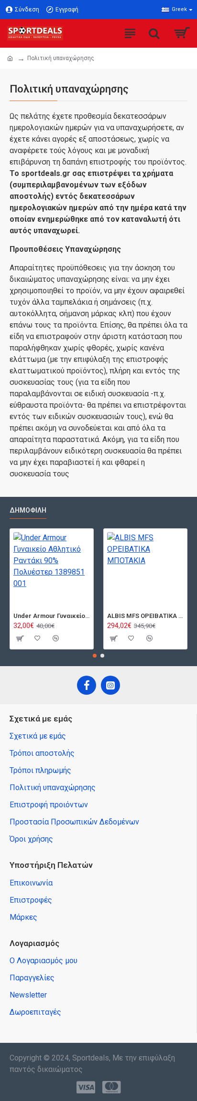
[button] (95, 656)
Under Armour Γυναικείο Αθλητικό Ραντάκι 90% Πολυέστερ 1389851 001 (51, 615)
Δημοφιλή (28, 510)
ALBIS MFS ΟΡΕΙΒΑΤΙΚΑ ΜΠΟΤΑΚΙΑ (145, 615)
